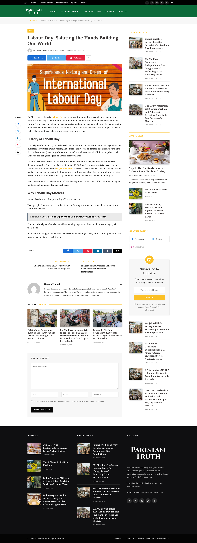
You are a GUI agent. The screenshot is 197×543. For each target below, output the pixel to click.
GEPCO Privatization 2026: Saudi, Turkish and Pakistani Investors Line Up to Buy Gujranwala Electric (156, 113)
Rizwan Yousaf (42, 50)
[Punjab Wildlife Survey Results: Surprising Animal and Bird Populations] (135, 42)
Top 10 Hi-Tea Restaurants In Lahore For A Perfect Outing (147, 169)
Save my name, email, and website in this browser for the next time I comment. (69, 401)
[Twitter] (18, 131)
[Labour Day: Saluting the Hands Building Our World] (74, 87)
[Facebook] (18, 124)
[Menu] (26, 3)
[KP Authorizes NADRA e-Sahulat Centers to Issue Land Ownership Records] (135, 89)
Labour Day (58, 117)
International (62, 2)
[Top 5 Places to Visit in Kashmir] (135, 193)
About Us (118, 538)
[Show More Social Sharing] (88, 57)
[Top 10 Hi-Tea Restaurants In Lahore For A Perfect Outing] (149, 152)
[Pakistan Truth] (34, 11)
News (33, 2)
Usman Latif (137, 176)
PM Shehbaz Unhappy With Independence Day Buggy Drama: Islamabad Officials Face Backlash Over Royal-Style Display (74, 335)
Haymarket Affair (64, 168)
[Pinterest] (18, 144)
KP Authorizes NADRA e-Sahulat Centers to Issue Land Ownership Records (157, 90)
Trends (84, 2)
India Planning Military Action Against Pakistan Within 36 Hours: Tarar (154, 210)
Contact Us (129, 538)
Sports (74, 2)
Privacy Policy (155, 307)
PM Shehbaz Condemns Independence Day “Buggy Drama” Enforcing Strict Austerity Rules (41, 334)
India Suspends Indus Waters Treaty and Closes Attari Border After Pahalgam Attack (55, 500)
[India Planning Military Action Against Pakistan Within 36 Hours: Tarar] (135, 208)
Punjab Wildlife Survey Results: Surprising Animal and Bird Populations (157, 43)
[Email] (18, 151)
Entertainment (46, 2)
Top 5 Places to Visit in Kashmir (156, 191)
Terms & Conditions (145, 538)
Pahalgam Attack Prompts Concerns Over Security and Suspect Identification (97, 268)
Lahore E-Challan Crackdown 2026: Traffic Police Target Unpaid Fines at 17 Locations (107, 334)
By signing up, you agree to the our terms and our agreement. (150, 307)
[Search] (172, 2)
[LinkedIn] (18, 138)
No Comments (67, 50)
